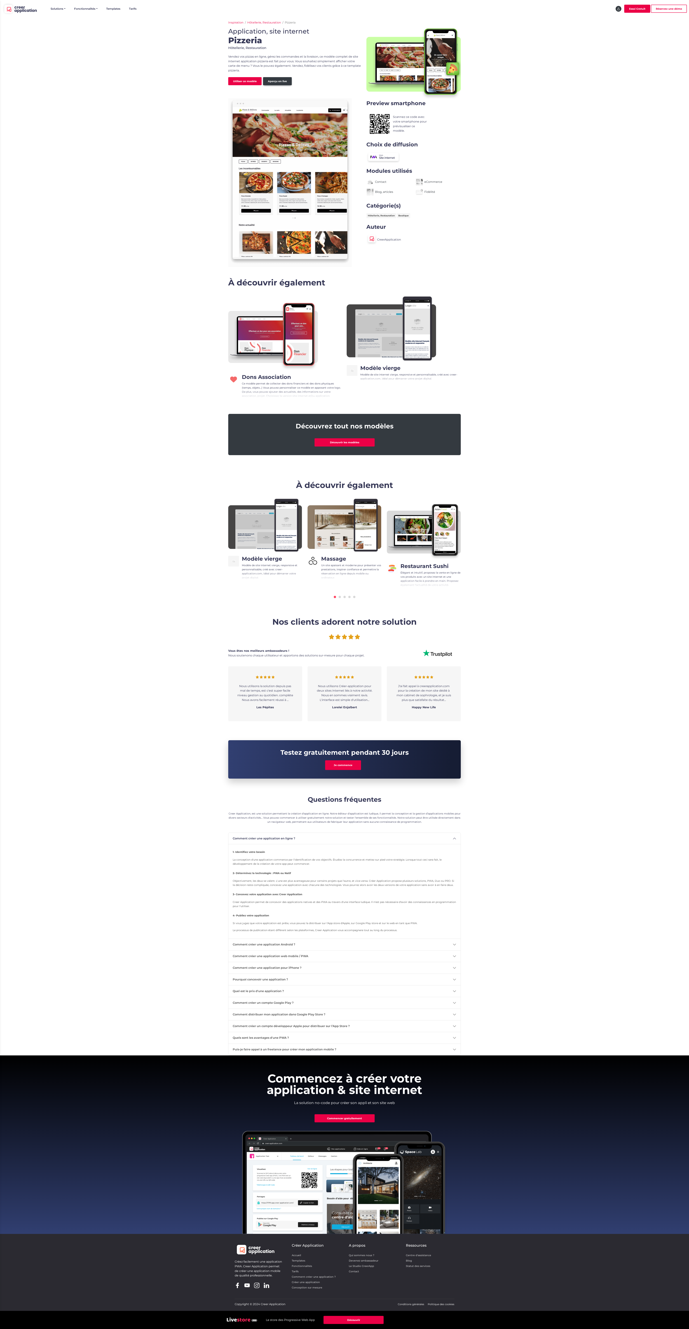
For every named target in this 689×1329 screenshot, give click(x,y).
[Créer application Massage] (344, 525)
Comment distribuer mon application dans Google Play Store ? (279, 1014)
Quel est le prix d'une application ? (258, 991)
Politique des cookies (441, 1304)
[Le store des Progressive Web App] (242, 1320)
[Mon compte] (618, 9)
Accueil (296, 1255)
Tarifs (133, 8)
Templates (113, 8)
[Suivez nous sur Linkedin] (266, 1285)
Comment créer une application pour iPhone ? (267, 967)
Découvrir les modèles (344, 442)
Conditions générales (411, 1304)
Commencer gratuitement (344, 1118)
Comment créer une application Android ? (264, 944)
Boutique (403, 215)
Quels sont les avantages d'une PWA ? (261, 1037)
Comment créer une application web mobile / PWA (270, 956)
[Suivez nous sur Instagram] (256, 1285)
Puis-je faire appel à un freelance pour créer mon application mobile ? (284, 1049)
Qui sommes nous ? (361, 1255)
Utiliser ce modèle (245, 81)
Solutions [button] (57, 8)
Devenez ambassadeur (363, 1260)
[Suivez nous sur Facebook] (237, 1285)
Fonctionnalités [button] (84, 8)
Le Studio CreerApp (361, 1266)
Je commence (343, 765)
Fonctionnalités (302, 1266)
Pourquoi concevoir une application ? (260, 979)
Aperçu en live (277, 81)
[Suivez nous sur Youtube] (247, 1285)
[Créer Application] (20, 9)
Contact (354, 1271)
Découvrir (353, 1320)
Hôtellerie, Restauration (264, 22)
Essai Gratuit (637, 8)
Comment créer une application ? (314, 1276)
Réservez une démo (669, 8)
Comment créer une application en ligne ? (264, 838)
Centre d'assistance (418, 1255)
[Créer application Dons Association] (273, 333)
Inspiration (235, 22)
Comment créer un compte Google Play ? (263, 1002)
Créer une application (306, 1282)
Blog (409, 1260)
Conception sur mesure (307, 1287)
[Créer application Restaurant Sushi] (424, 529)
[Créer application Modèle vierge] (391, 328)
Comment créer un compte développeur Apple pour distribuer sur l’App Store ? (291, 1026)
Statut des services (418, 1266)
